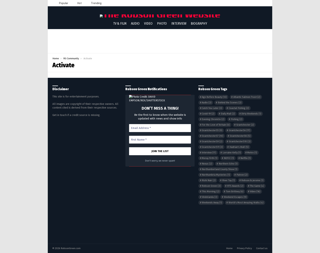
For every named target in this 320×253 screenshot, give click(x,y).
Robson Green (211, 185)
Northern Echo (228, 163)
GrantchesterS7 (212, 135)
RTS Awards (235, 185)
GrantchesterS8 (240, 135)
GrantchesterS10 (240, 141)
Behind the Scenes (229, 102)
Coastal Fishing (239, 108)
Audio (135, 23)
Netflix (245, 158)
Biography (199, 23)
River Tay (228, 180)
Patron (242, 174)
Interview (178, 23)
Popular (63, 3)
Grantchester (245, 124)
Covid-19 (208, 113)
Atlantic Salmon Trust (246, 97)
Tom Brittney (235, 191)
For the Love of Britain (216, 124)
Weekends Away (212, 202)
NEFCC (229, 158)
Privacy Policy (244, 248)
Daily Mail (228, 113)
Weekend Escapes (235, 197)
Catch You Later (212, 108)
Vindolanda (209, 197)
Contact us (262, 248)
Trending (95, 3)
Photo (162, 23)
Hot (79, 3)
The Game (257, 185)
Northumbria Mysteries (216, 174)
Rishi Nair (209, 180)
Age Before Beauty (214, 97)
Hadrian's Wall (239, 147)
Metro (252, 152)
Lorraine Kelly (232, 152)
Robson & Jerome (252, 180)
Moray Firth (209, 158)
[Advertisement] (160, 41)
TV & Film (119, 23)
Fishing (236, 119)
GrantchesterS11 (212, 147)
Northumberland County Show (219, 169)
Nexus (207, 163)
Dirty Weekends (251, 113)
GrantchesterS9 (212, 141)
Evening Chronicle (213, 119)
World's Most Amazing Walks (246, 202)
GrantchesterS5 (212, 130)
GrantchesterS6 (239, 130)
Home (229, 248)
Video (148, 23)
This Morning (210, 191)
